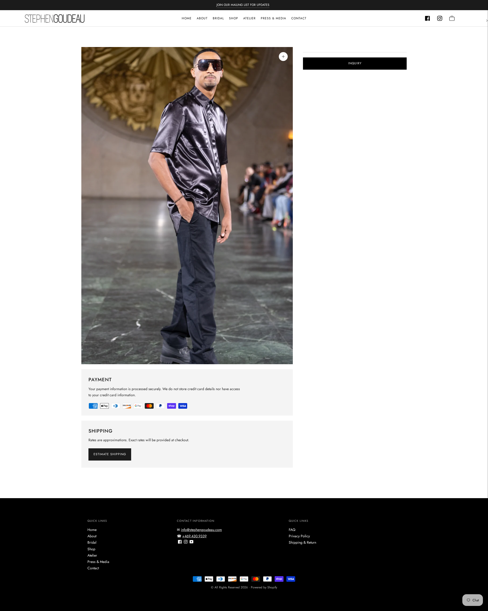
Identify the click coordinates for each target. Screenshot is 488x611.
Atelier (249, 18)
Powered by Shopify (264, 587)
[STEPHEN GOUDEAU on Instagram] (186, 542)
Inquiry (355, 63)
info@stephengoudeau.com (201, 529)
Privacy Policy (299, 536)
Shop (233, 18)
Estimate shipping (110, 454)
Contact (299, 18)
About (202, 18)
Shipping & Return (302, 542)
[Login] (427, 18)
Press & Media (273, 18)
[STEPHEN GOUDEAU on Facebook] (180, 542)
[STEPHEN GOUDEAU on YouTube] (191, 542)
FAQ (292, 529)
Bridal (218, 18)
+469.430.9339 (194, 536)
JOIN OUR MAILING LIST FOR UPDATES (243, 5)
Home (187, 18)
